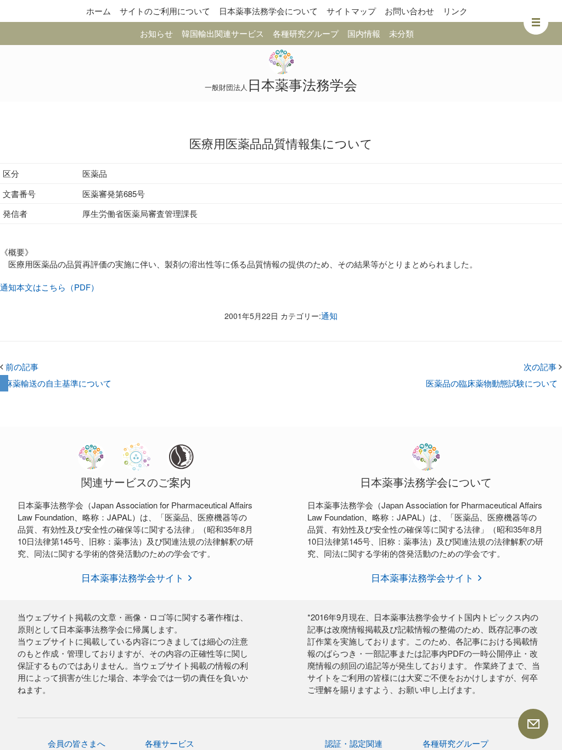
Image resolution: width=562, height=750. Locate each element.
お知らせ (156, 33)
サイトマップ (351, 10)
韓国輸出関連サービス (223, 33)
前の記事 (19, 366)
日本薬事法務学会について (268, 10)
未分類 (401, 33)
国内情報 (363, 33)
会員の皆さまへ (76, 743)
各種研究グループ (306, 33)
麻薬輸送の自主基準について (57, 383)
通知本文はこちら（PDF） (49, 287)
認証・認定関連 (354, 743)
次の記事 (543, 366)
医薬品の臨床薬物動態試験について (492, 383)
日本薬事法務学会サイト (132, 577)
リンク (455, 10)
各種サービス (169, 743)
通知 (329, 315)
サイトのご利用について (165, 10)
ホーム (98, 10)
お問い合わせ (409, 10)
